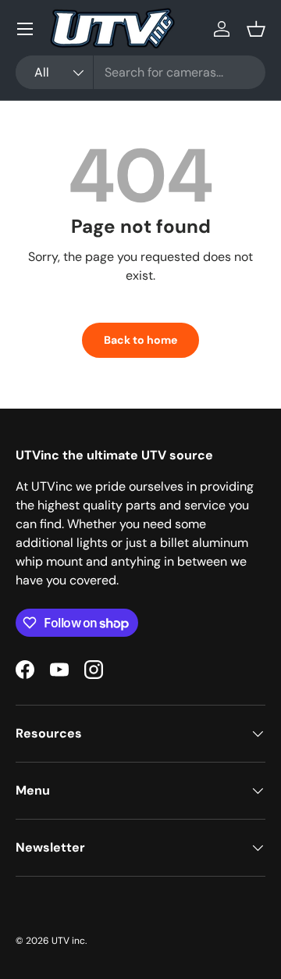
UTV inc (68, 940)
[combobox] (140, 72)
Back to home (140, 340)
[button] (256, 29)
